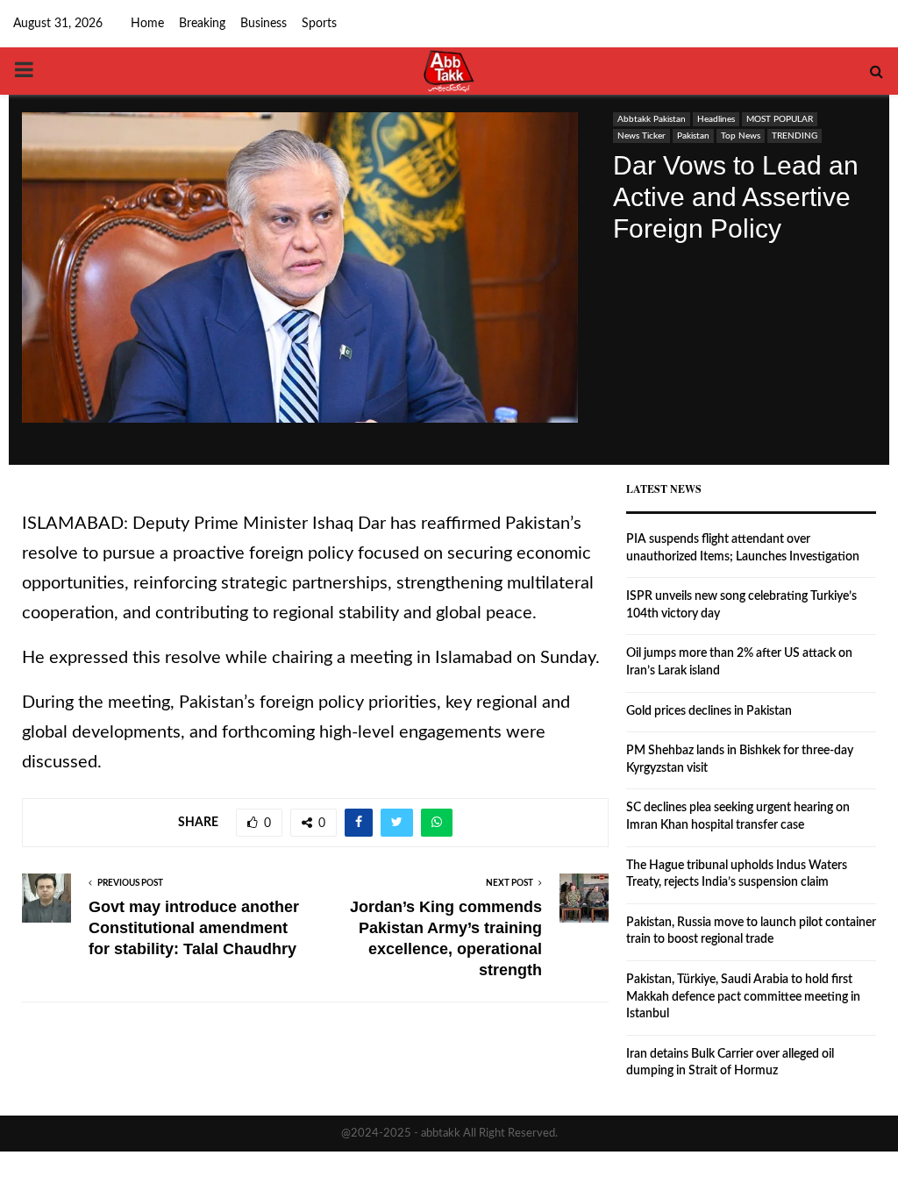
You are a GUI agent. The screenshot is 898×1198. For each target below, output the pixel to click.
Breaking (202, 24)
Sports (319, 24)
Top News (740, 136)
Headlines (716, 119)
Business (263, 24)
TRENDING (794, 136)
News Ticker (641, 136)
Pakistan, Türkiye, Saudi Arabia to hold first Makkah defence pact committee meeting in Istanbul (743, 996)
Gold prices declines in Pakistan (709, 711)
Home (147, 24)
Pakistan (693, 136)
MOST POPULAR (779, 119)
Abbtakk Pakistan (651, 119)
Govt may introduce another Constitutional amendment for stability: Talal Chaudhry (194, 928)
